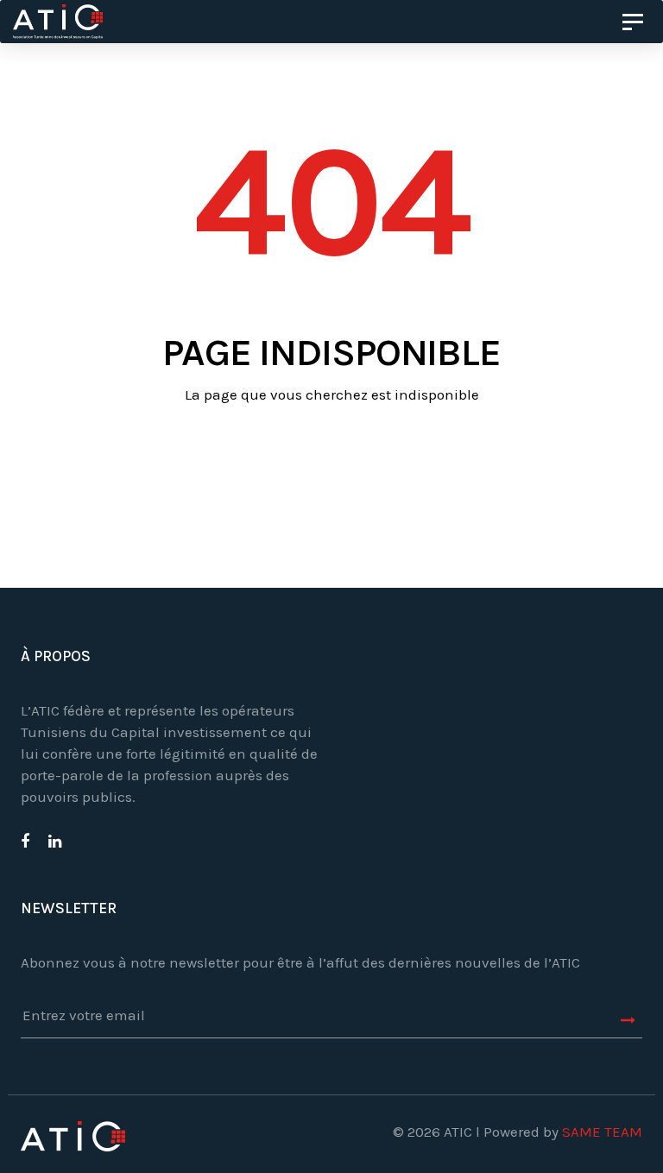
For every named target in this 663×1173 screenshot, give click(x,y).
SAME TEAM (602, 1131)
